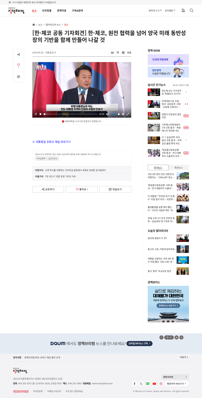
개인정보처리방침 (20, 391)
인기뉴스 (158, 167)
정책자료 (61, 10)
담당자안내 (52, 158)
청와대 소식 (154, 10)
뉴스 (34, 10)
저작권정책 (40, 158)
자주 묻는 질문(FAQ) (74, 391)
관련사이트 (168, 377)
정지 (177, 337)
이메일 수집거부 (54, 391)
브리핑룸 (47, 10)
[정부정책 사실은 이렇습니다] (168, 71)
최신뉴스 (179, 167)
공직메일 (169, 10)
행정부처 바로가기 (175, 383)
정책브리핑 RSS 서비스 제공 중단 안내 (42, 357)
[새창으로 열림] (123, 52)
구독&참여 (77, 10)
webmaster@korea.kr (102, 383)
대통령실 (50, 52)
